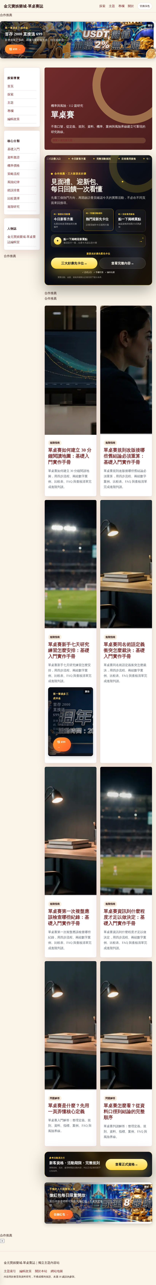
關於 (131, 6)
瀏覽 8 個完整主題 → (64, 140)
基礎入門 (13, 149)
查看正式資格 (126, 1164)
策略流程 (13, 173)
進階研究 (13, 206)
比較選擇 (13, 198)
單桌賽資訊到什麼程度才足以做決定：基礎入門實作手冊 (124, 917)
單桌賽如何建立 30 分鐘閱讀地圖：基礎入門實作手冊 (70, 456)
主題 (112, 6)
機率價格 (13, 165)
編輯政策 (13, 119)
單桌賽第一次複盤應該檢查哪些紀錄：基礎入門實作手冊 (68, 917)
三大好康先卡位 (74, 263)
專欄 (121, 6)
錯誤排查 (13, 190)
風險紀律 (13, 182)
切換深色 (145, 6)
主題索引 (10, 1271)
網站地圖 (57, 1271)
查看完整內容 (122, 263)
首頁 (10, 86)
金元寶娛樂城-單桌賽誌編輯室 (21, 239)
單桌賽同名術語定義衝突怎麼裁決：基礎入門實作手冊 (124, 650)
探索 (102, 6)
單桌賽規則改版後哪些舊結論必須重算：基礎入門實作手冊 (124, 456)
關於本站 (41, 1271)
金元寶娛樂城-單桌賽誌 (23, 6)
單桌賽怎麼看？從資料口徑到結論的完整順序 (124, 1111)
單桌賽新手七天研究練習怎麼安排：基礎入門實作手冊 (68, 650)
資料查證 (13, 157)
